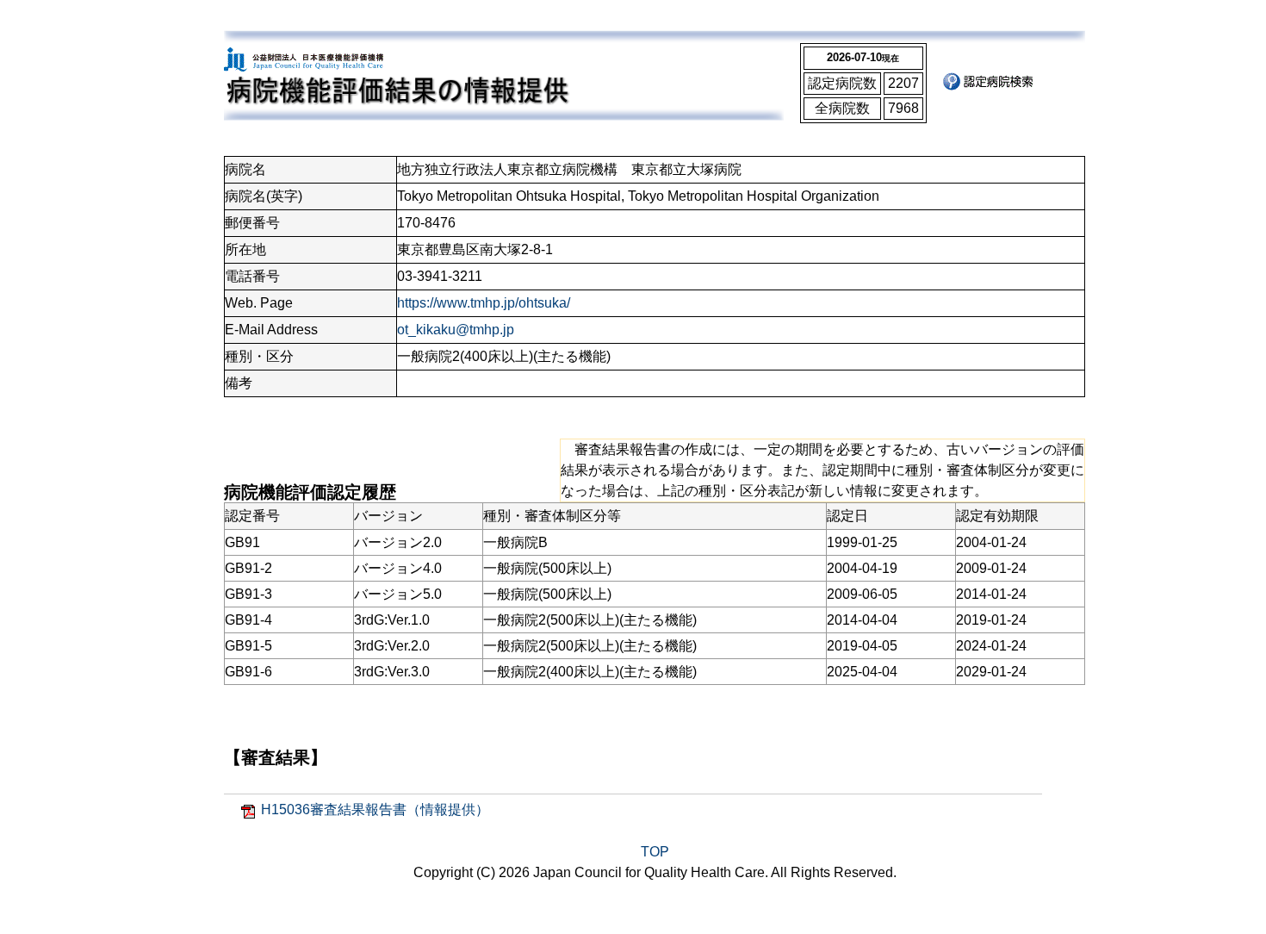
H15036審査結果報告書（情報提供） (375, 809)
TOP (655, 851)
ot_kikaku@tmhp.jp (455, 329)
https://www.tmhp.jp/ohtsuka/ (483, 303)
